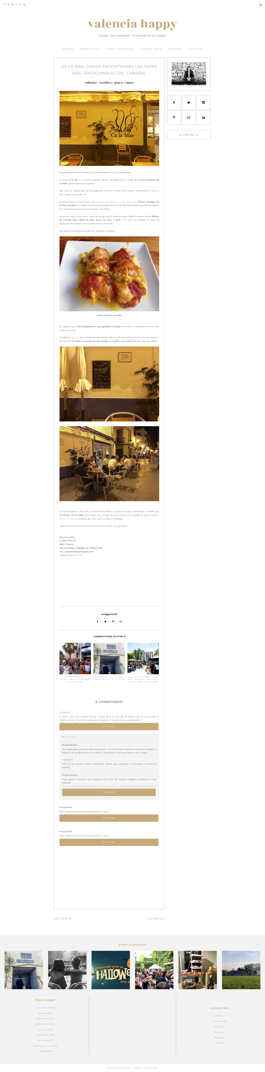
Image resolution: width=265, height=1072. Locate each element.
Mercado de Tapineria (45, 1046)
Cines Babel (45, 1051)
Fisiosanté (66, 807)
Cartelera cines (45, 1035)
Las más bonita (45, 1040)
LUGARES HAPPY (151, 49)
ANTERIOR (156, 918)
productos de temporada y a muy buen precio (116, 201)
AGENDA (68, 49)
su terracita (74, 337)
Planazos (219, 1032)
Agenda (219, 1016)
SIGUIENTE (63, 918)
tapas (130, 83)
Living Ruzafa (46, 1030)
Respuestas (71, 737)
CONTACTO (195, 49)
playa (119, 83)
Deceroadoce (45, 1013)
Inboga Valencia (45, 1019)
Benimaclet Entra (45, 1024)
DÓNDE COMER (90, 49)
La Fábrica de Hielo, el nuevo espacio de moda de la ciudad (109, 678)
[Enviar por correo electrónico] (121, 622)
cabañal (91, 83)
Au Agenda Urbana (45, 1008)
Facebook (78, 555)
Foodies (106, 83)
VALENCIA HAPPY (132, 24)
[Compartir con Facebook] (97, 622)
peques (219, 1043)
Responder (109, 726)
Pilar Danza (69, 745)
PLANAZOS (175, 49)
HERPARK (154, 1068)
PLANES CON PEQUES (120, 49)
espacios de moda (67, 518)
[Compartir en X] (105, 622)
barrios (219, 1038)
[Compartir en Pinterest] (113, 622)
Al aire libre (219, 1021)
